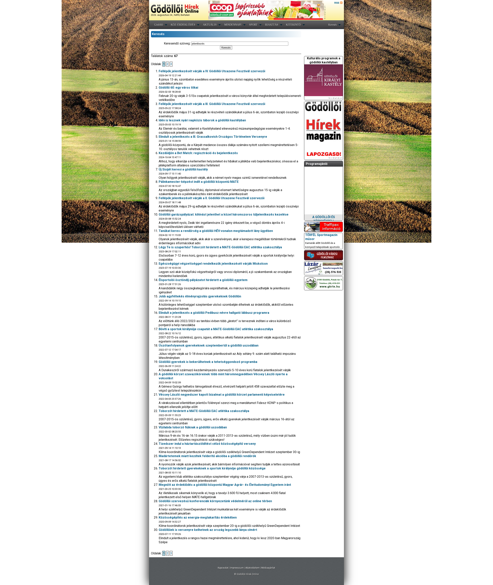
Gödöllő (158, 24)
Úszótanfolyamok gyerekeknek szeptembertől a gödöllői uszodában (208, 345)
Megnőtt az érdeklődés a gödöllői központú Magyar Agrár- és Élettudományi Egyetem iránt (225, 485)
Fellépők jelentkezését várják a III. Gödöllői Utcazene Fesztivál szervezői (212, 104)
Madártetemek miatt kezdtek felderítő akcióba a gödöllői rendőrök (207, 456)
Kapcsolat (223, 568)
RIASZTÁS (271, 24)
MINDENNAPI (232, 24)
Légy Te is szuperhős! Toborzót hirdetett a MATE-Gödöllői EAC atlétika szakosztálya (220, 247)
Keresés (332, 24)
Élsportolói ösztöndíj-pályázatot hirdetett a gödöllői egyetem (203, 280)
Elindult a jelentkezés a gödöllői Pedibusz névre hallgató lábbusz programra (214, 313)
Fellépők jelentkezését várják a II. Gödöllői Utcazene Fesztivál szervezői (211, 198)
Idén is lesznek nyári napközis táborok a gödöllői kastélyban (202, 120)
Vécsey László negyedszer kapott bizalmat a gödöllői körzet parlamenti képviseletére (222, 394)
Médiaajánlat (268, 568)
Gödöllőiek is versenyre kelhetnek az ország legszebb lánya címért (208, 530)
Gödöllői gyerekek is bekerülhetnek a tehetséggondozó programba (208, 362)
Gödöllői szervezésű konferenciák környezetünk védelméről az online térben (215, 501)
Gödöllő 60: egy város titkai (178, 87)
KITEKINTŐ (293, 24)
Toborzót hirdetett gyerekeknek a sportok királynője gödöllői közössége (212, 468)
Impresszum (237, 568)
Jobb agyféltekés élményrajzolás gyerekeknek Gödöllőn (200, 296)
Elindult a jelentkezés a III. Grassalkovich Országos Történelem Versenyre (213, 136)
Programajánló (317, 164)
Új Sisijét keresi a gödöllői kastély (183, 169)
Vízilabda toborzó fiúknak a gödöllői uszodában (193, 427)
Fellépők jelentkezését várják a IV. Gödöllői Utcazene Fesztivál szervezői (212, 71)
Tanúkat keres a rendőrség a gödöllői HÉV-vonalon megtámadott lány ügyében (216, 231)
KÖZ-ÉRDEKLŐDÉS (183, 24)
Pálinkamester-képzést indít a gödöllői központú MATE (199, 182)
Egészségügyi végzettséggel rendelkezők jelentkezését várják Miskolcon (213, 263)
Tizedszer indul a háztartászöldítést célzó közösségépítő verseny (207, 444)
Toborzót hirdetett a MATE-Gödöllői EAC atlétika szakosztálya (204, 411)
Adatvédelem (252, 568)
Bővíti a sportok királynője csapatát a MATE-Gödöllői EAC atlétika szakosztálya (216, 329)
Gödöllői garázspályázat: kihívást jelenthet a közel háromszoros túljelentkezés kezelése (223, 214)
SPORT (253, 24)
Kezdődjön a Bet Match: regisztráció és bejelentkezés (198, 153)
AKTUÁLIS (210, 24)
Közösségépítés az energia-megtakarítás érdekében (198, 517)
